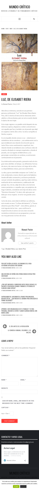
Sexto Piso (22, 249)
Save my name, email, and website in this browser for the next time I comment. (18, 402)
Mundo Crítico (19, 7)
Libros (4, 94)
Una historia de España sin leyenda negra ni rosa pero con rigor (18, 275)
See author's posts (27, 243)
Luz (17, 249)
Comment (5, 355)
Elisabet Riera (10, 249)
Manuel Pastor (7, 104)
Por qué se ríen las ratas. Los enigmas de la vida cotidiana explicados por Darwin (16, 264)
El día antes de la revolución (19, 326)
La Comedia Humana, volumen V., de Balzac (19, 331)
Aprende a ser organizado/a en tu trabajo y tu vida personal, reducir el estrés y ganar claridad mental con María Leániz (19, 311)
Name (3, 380)
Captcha (5, 407)
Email (23, 380)
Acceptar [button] (16, 486)
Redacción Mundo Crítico (9, 268)
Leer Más (23, 486)
